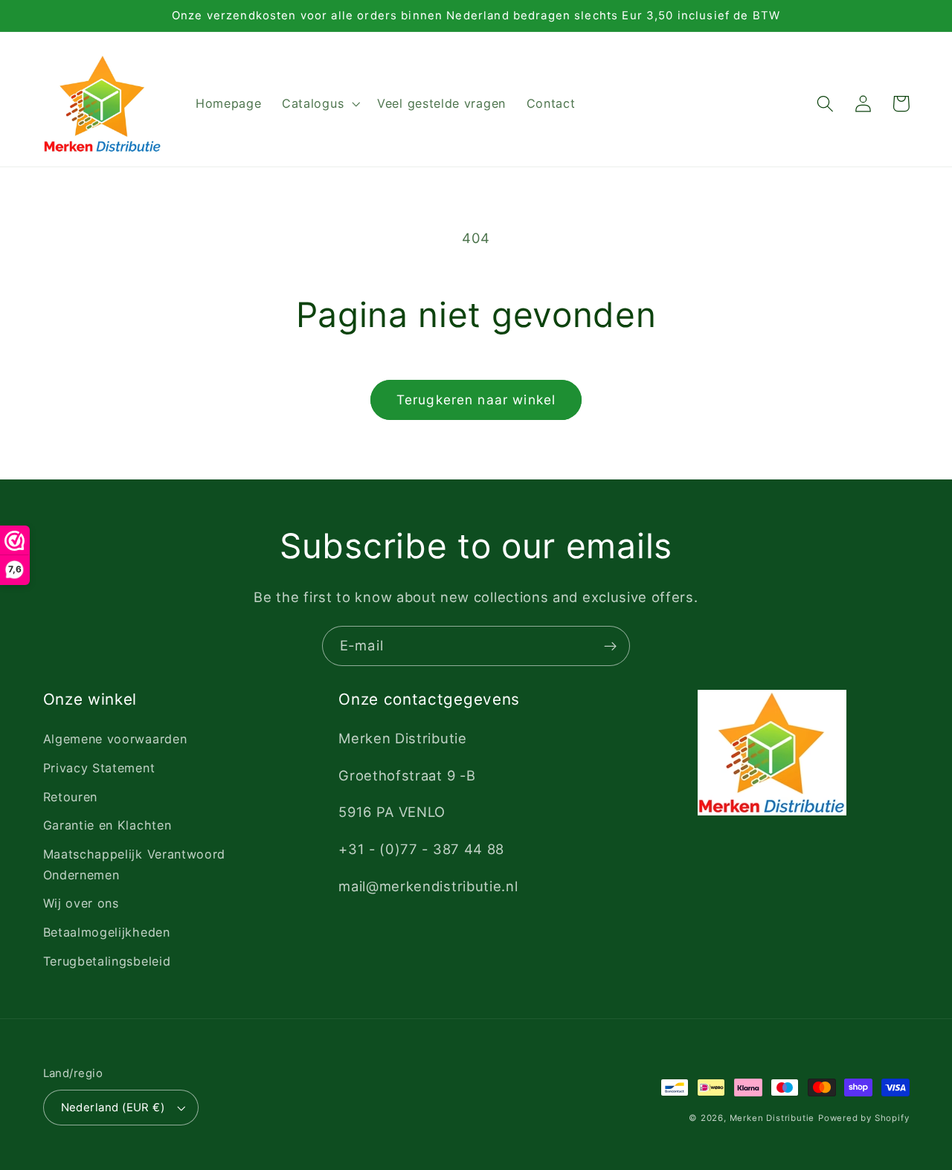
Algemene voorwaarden (115, 738)
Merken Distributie (772, 1118)
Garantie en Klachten (107, 825)
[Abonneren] (610, 646)
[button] (319, 104)
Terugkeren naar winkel (476, 399)
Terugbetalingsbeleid (107, 961)
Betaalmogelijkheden (106, 932)
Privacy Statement (99, 767)
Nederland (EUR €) (113, 1107)
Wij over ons (81, 903)
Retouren (70, 796)
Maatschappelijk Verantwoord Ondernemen (134, 864)
